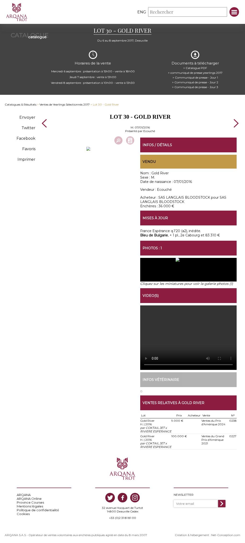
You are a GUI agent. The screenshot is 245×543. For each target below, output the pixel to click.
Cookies (23, 514)
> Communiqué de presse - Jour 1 (195, 77)
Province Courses (30, 502)
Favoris (28, 149)
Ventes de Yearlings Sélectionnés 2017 (64, 104)
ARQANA (24, 495)
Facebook (26, 138)
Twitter (28, 128)
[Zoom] (118, 140)
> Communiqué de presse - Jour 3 (195, 87)
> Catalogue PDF (195, 68)
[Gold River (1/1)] (188, 272)
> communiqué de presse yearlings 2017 (195, 73)
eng (141, 12)
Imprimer (26, 159)
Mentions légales (30, 506)
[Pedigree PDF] (130, 140)
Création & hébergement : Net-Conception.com (207, 535)
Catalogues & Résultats (20, 104)
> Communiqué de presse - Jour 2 (195, 82)
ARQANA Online (29, 498)
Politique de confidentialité (38, 510)
